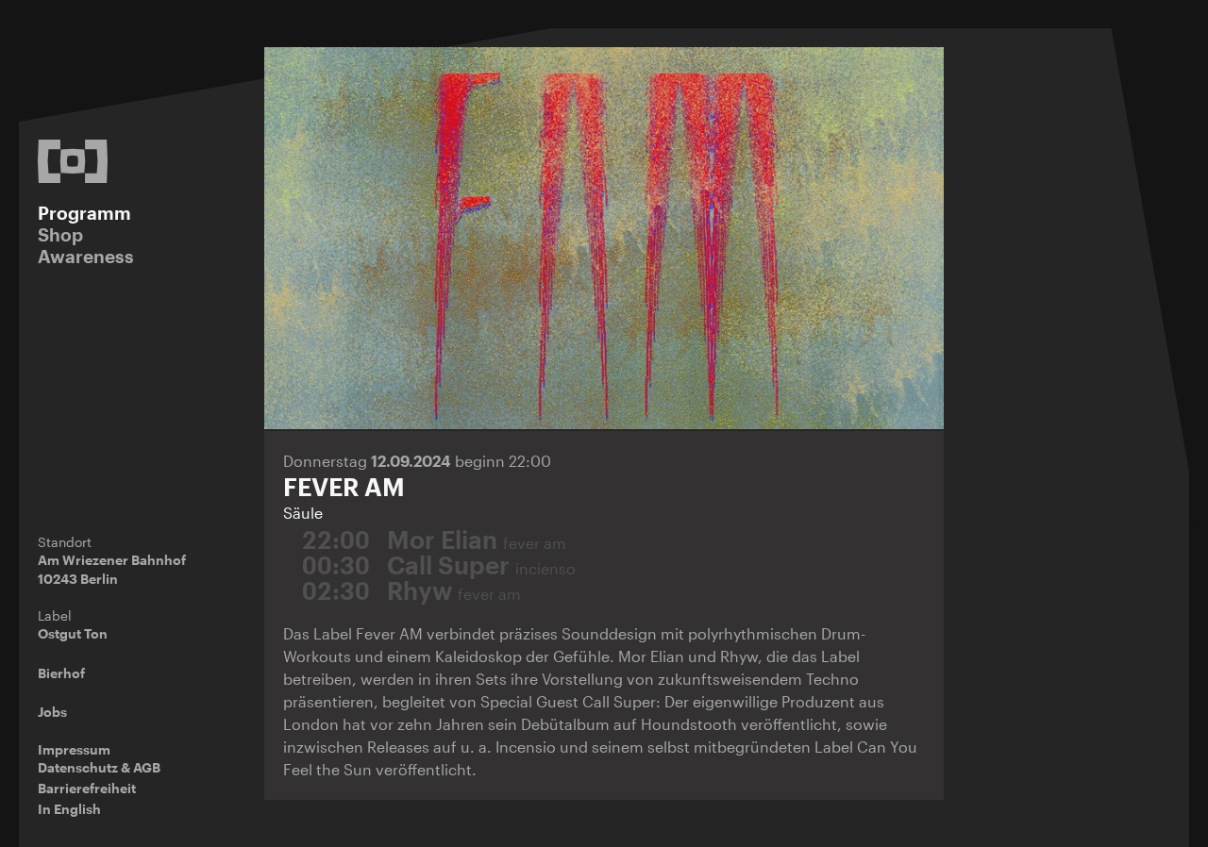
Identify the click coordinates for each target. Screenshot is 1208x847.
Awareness (86, 256)
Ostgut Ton (73, 633)
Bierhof (61, 673)
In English (69, 809)
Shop (60, 234)
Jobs (52, 712)
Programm (84, 213)
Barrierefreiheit (87, 788)
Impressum (74, 749)
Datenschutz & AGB (99, 767)
